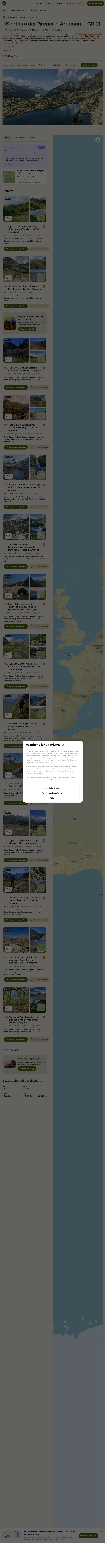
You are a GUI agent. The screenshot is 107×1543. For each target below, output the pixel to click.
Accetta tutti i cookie (52, 788)
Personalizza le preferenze (53, 793)
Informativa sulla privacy (58, 780)
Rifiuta (52, 798)
